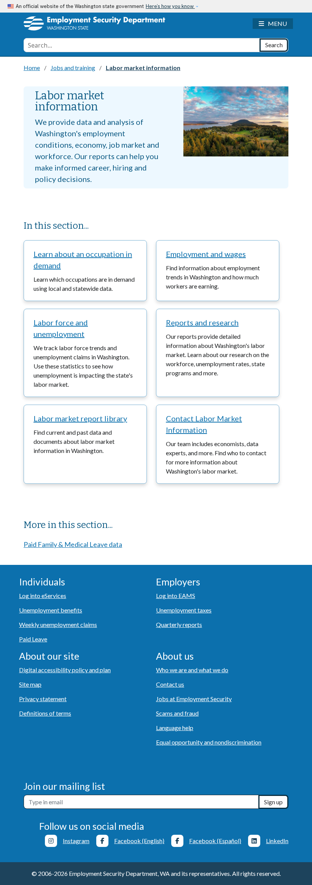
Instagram (76, 840)
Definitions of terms (45, 713)
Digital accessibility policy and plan (65, 669)
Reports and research (202, 322)
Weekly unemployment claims (58, 624)
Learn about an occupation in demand (82, 259)
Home (32, 67)
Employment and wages (206, 253)
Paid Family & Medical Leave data (73, 544)
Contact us (170, 684)
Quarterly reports (179, 624)
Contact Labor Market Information (204, 424)
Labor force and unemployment (60, 328)
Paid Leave (33, 639)
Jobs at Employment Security (194, 698)
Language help (174, 727)
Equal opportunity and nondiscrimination (208, 742)
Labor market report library (80, 418)
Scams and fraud (177, 713)
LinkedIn (277, 840)
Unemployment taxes (184, 610)
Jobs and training (73, 67)
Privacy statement (43, 698)
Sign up (273, 801)
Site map (30, 684)
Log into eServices (42, 595)
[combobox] (141, 45)
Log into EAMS (175, 595)
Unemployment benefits (50, 610)
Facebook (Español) (215, 840)
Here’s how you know (170, 6)
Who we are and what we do (192, 669)
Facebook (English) (139, 840)
